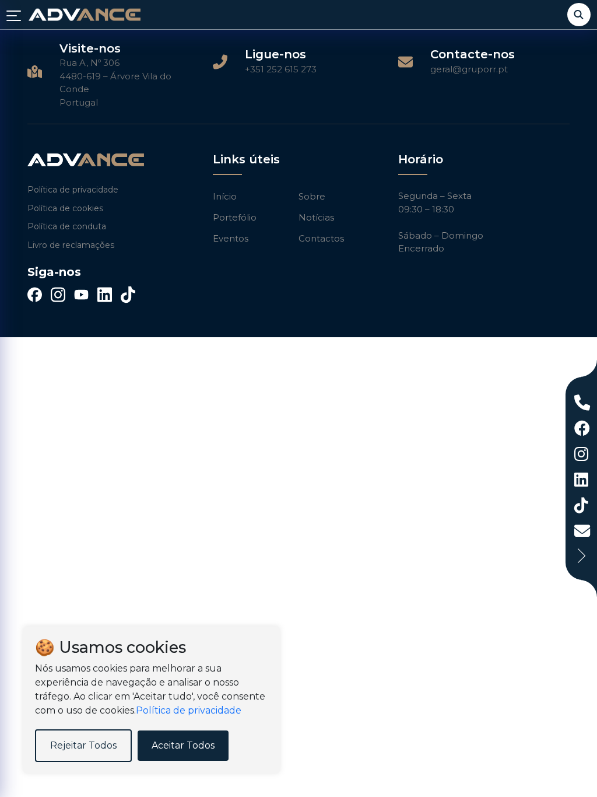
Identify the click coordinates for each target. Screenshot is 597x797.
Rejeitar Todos (83, 745)
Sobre (311, 196)
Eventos (230, 238)
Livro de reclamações (70, 245)
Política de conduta (66, 226)
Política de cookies (65, 208)
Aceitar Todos (183, 745)
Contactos (321, 238)
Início (225, 196)
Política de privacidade (72, 189)
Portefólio (235, 217)
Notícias (316, 217)
